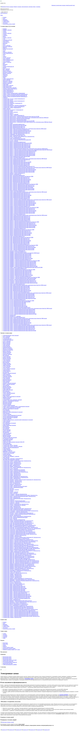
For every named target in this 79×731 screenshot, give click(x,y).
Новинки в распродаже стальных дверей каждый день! (57, 5)
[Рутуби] (18, 729)
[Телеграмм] (25, 729)
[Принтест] (11, 729)
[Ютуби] (32, 729)
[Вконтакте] (39, 729)
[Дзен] (4, 729)
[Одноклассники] (46, 729)
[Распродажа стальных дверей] (7, 722)
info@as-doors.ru (3, 13)
